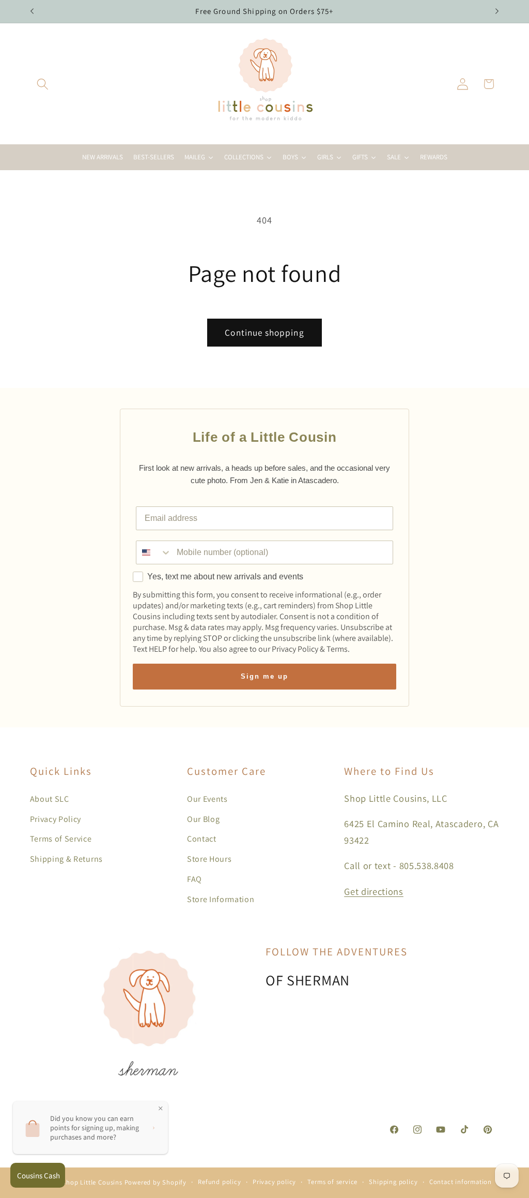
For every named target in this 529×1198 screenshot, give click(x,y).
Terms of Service (61, 838)
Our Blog (203, 819)
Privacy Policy (56, 819)
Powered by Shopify (156, 1182)
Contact (201, 838)
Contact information (460, 1181)
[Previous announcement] (32, 11)
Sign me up (264, 676)
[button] (43, 84)
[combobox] (154, 552)
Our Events (207, 798)
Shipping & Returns (66, 858)
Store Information (221, 899)
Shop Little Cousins (92, 1182)
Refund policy (219, 1181)
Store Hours (209, 858)
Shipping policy (393, 1181)
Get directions (373, 891)
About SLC (49, 798)
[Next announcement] (497, 11)
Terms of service (332, 1181)
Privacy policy (274, 1181)
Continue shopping (264, 332)
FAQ (194, 879)
